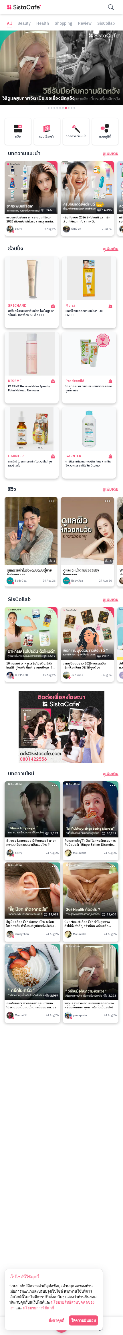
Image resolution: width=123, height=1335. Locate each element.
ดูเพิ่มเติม (110, 154)
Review (85, 24)
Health (42, 24)
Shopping (63, 24)
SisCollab (106, 24)
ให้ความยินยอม (83, 1320)
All (9, 24)
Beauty (24, 24)
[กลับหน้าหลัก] (25, 7)
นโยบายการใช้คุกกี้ (38, 1308)
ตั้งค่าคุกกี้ (56, 1320)
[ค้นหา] (111, 7)
